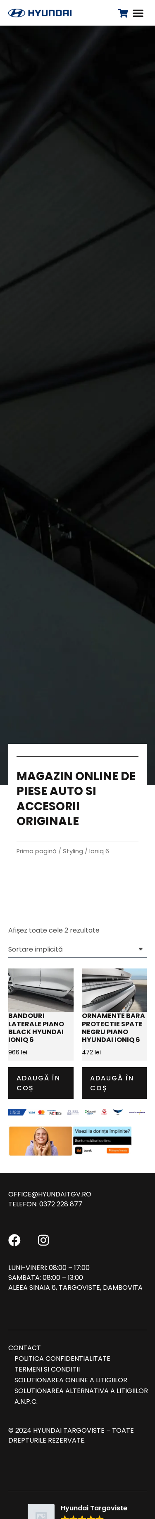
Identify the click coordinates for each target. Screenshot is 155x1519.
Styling (73, 851)
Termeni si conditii (47, 1369)
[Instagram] (43, 1240)
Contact (24, 1348)
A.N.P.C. (26, 1401)
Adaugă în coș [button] (38, 1083)
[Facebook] (14, 1240)
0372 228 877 (60, 1204)
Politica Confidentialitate (62, 1358)
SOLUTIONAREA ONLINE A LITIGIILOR (70, 1380)
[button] (138, 12)
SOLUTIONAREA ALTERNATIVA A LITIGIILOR (81, 1391)
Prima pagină (37, 851)
